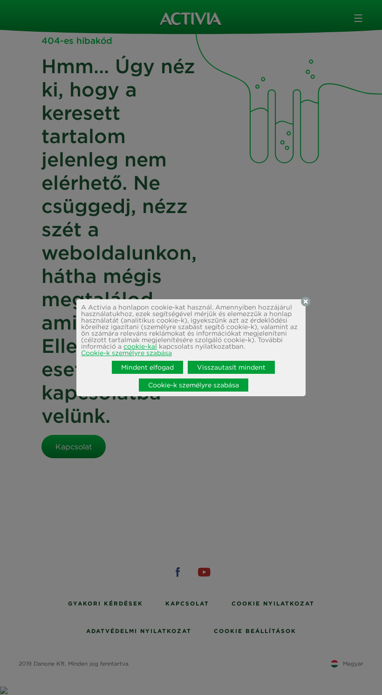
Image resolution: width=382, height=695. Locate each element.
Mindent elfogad (147, 367)
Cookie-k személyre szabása (126, 353)
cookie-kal (140, 346)
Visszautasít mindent (231, 367)
